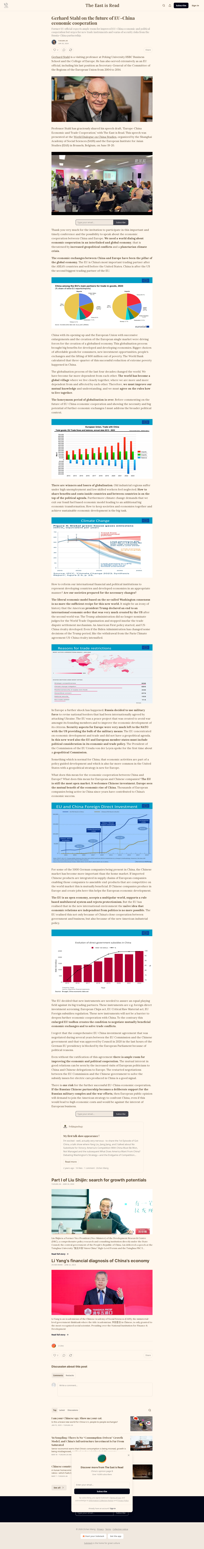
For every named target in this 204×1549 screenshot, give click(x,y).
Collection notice (120, 1529)
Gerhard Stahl (60, 57)
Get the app (115, 1536)
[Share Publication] (170, 5)
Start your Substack (94, 1536)
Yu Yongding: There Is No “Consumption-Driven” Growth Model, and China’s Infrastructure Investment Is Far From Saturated (87, 1441)
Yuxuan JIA (63, 41)
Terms (108, 1529)
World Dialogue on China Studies (95, 137)
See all (57, 1487)
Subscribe (181, 5)
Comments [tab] (58, 1375)
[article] (102, 1423)
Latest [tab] (62, 1410)
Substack (88, 1543)
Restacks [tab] (70, 1375)
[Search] (164, 5)
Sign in (195, 5)
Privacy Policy (123, 1500)
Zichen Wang (57, 1265)
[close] (128, 1455)
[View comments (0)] (64, 50)
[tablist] (63, 1375)
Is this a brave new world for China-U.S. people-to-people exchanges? (84, 1421)
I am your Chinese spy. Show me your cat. (76, 1418)
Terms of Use (115, 1497)
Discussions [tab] (73, 1410)
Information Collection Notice (101, 1500)
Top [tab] (54, 1410)
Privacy (100, 1529)
